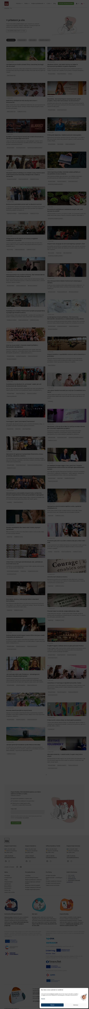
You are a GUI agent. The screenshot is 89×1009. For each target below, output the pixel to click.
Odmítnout (75, 1005)
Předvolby (43, 998)
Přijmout (52, 1005)
